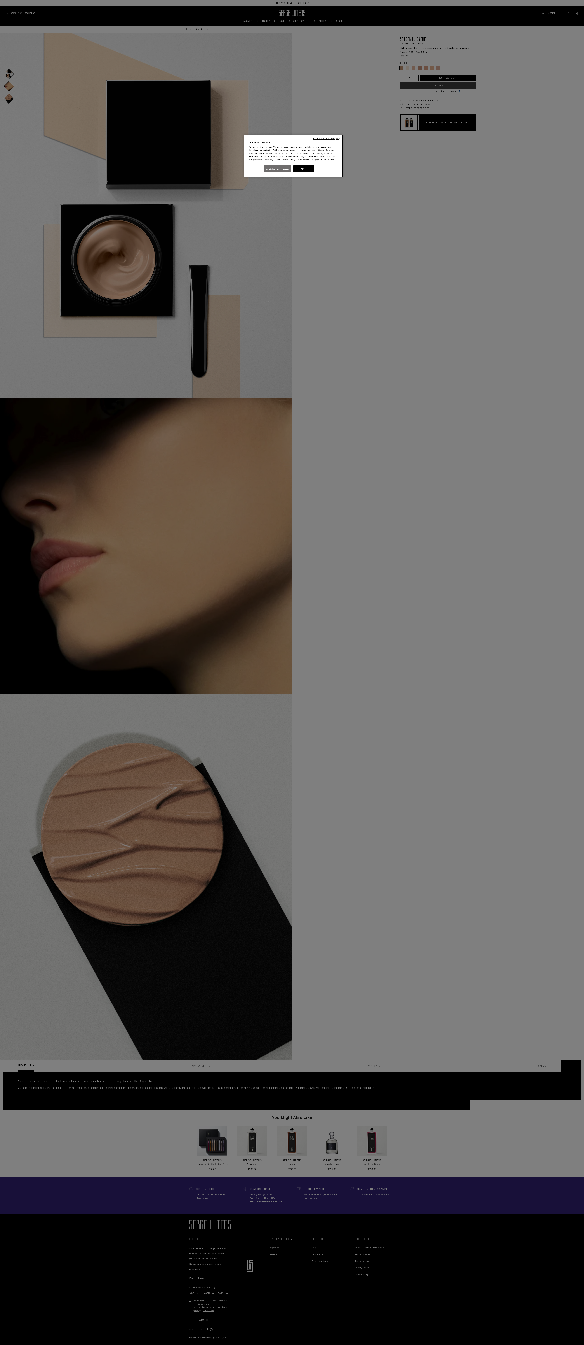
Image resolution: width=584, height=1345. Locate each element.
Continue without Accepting (327, 138)
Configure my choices (277, 169)
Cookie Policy (327, 160)
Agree (303, 169)
